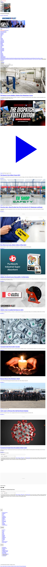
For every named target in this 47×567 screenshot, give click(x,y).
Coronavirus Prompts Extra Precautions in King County (13, 447)
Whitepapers (22, 58)
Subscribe (1, 15)
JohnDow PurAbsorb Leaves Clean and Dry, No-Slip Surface (14, 277)
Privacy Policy (4, 553)
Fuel (1, 36)
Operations (2, 44)
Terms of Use (6, 566)
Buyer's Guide (40, 58)
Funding (1, 38)
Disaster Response (3, 31)
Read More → (2, 99)
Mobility (1, 43)
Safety (1, 51)
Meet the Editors (4, 548)
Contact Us (3, 549)
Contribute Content (5, 551)
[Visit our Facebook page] (0, 487)
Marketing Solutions (5, 550)
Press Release (4, 552)
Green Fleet (2, 39)
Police (1, 46)
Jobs (32, 58)
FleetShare (1, 58)
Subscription (4, 547)
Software (1, 53)
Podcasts (25, 58)
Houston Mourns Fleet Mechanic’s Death (10, 378)
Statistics (19, 58)
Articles (9, 0)
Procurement (2, 48)
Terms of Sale (10, 566)
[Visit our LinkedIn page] (1, 487)
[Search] (9, 64)
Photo (12, 58)
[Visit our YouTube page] (3, 487)
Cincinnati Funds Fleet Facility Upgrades (10, 346)
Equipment (2, 33)
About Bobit (4, 555)
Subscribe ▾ (2, 2)
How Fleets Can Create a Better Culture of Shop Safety (13, 245)
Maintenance (2, 41)
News (7, 0)
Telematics (1, 54)
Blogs (8, 58)
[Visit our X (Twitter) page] (2, 487)
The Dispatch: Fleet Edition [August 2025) (10, 175)
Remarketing (2, 49)
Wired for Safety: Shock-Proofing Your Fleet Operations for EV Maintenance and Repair (21, 207)
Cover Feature (4, 0)
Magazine (16, 58)
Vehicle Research (2, 56)
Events (1, 35)
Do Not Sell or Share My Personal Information (19, 566)
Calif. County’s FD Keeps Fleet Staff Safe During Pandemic (14, 410)
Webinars (28, 58)
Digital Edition (6, 15)
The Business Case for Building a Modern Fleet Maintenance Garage (16, 95)
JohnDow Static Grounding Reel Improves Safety (12, 309)
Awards (31, 58)
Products (14, 58)
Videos (10, 58)
